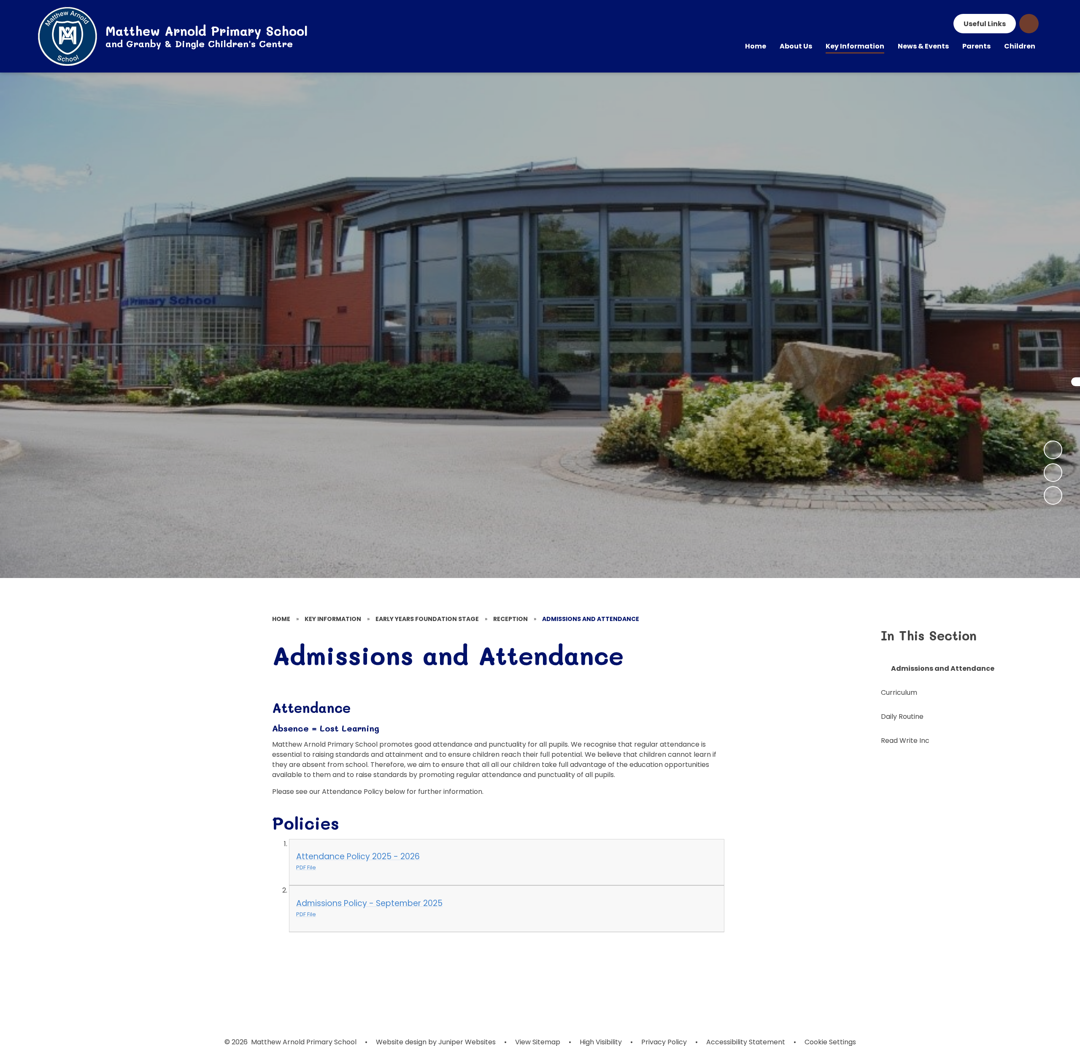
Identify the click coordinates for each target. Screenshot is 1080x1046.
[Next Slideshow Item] (1053, 450)
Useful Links (985, 24)
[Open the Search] (1029, 23)
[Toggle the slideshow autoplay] (1053, 495)
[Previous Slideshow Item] (1053, 472)
